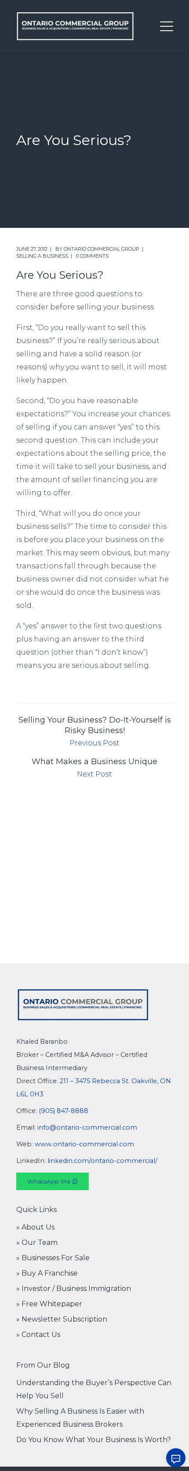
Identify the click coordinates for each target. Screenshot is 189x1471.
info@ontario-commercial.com (87, 1127)
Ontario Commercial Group (101, 249)
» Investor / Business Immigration (73, 1288)
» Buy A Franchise (47, 1273)
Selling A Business (42, 256)
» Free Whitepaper (49, 1304)
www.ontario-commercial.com (84, 1144)
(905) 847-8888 (63, 1111)
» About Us (35, 1227)
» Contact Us (38, 1334)
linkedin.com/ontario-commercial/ (102, 1161)
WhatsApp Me (50, 1181)
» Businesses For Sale (53, 1258)
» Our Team (37, 1242)
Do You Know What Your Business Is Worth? (93, 1440)
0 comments (92, 256)
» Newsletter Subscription (61, 1319)
